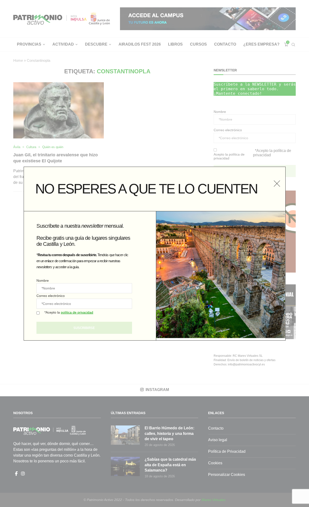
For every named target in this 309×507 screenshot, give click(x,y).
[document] (154, 253)
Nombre (42, 280)
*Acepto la (68, 312)
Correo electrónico (50, 296)
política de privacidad (77, 312)
